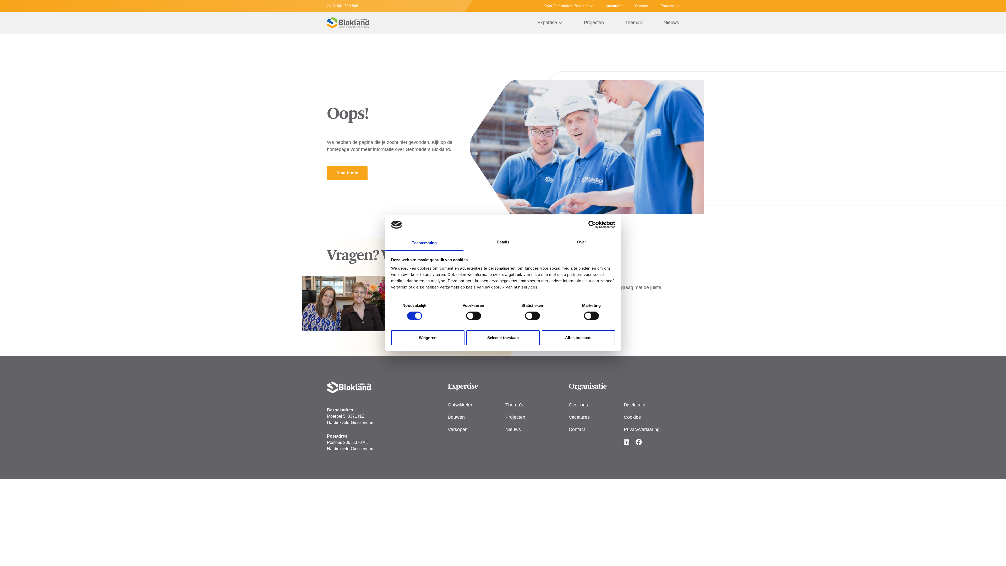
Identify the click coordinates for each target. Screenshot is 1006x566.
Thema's (634, 22)
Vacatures (614, 6)
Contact (641, 6)
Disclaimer (635, 404)
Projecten (594, 22)
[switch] (473, 316)
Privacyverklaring (642, 429)
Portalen (667, 6)
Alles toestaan (578, 337)
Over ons (578, 404)
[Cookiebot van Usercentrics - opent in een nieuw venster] (592, 224)
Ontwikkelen (460, 404)
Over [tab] (581, 242)
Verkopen (458, 429)
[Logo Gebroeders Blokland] (348, 22)
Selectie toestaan (503, 337)
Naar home (347, 173)
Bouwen (456, 417)
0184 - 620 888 (345, 6)
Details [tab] (503, 242)
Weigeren (427, 337)
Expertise (547, 22)
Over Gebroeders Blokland (567, 6)
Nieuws (671, 22)
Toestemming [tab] (424, 243)
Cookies (632, 417)
